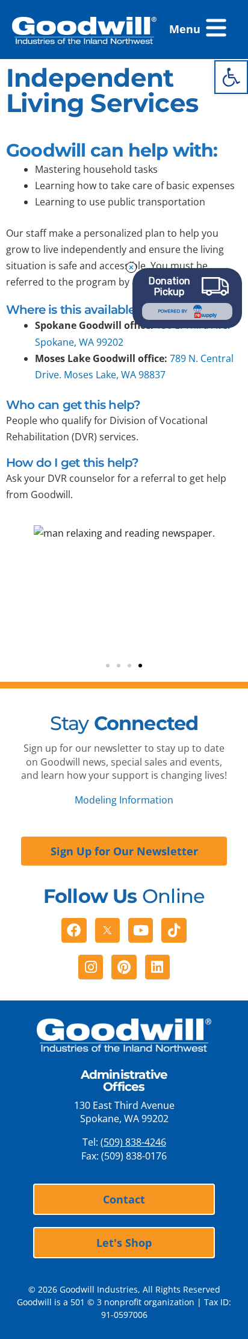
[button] (197, 29)
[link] (231, 77)
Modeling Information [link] (124, 800)
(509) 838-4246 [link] (133, 1142)
